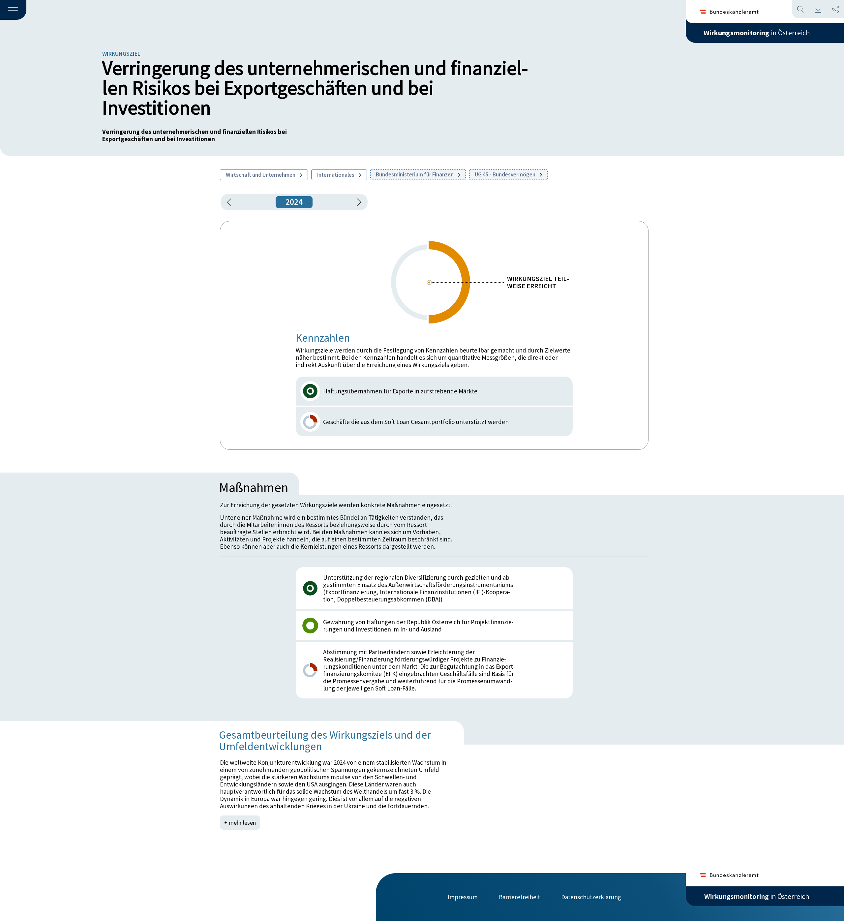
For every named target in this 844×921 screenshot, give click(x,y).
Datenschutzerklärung (591, 897)
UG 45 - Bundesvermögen (505, 174)
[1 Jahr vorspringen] (356, 202)
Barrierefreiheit (519, 897)
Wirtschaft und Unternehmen (261, 174)
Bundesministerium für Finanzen (415, 174)
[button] (13, 10)
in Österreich (757, 32)
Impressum (463, 897)
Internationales (336, 174)
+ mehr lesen (240, 822)
